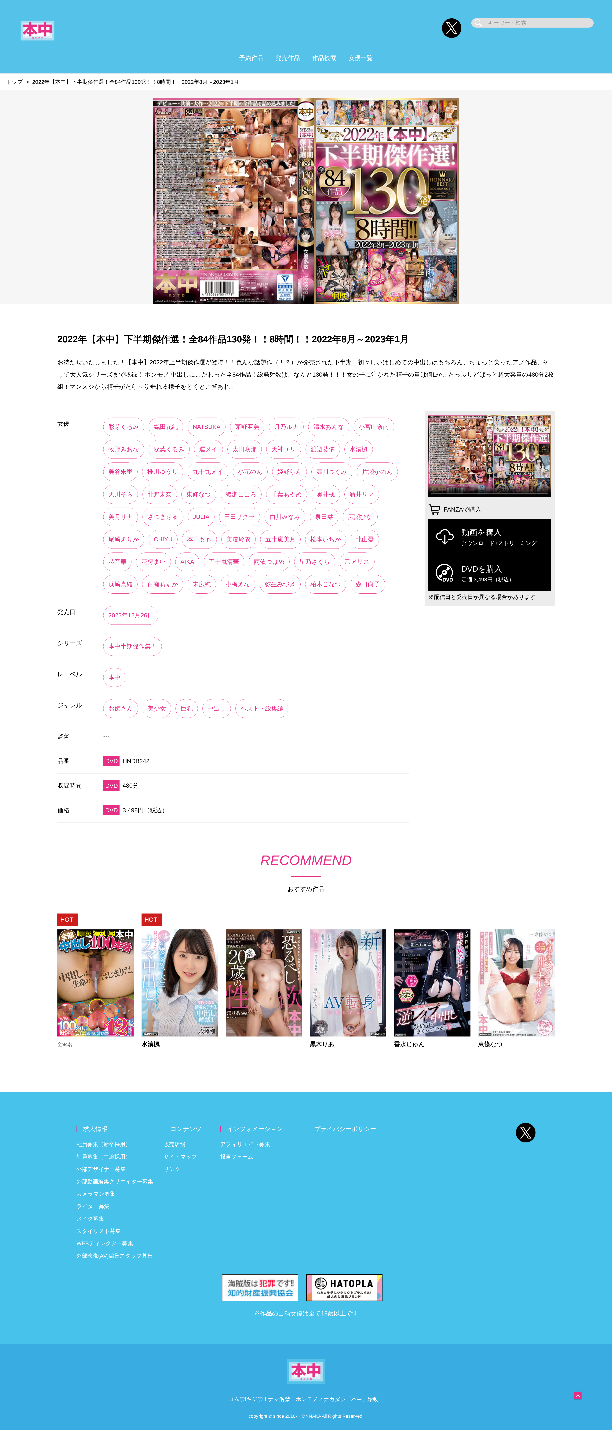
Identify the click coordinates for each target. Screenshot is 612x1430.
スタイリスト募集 (98, 1231)
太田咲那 (244, 449)
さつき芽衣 (163, 516)
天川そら (120, 494)
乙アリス (357, 561)
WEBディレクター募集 (104, 1243)
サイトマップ (180, 1157)
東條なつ (198, 494)
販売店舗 (174, 1144)
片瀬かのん (377, 471)
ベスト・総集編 (261, 708)
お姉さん (120, 708)
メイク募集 (90, 1219)
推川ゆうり (162, 471)
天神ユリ (283, 449)
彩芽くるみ (123, 426)
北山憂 (365, 539)
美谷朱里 (120, 471)
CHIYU (163, 539)
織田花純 (166, 426)
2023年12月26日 (130, 615)
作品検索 (324, 57)
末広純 (202, 584)
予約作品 (251, 57)
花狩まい (153, 561)
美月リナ (120, 516)
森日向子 (368, 584)
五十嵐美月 (280, 539)
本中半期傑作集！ (132, 646)
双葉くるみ (169, 449)
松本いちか (325, 539)
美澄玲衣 (238, 539)
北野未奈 (160, 494)
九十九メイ (208, 471)
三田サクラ (239, 516)
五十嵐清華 (224, 561)
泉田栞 (324, 516)
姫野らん (289, 471)
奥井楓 (326, 494)
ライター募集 (92, 1206)
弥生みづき (280, 584)
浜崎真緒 (120, 584)
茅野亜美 (247, 426)
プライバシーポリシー (345, 1128)
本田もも (199, 539)
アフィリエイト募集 (245, 1144)
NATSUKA (206, 426)
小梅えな (238, 584)
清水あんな (328, 426)
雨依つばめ (269, 561)
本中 (114, 677)
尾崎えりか (123, 539)
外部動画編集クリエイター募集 (114, 1181)
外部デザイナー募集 (101, 1169)
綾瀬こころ (241, 494)
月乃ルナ (286, 426)
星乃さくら (314, 561)
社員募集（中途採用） (103, 1157)
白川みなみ (285, 516)
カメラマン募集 (95, 1194)
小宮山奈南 (374, 426)
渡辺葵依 (323, 449)
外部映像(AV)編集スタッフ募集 (114, 1256)
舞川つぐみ (332, 471)
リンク (172, 1169)
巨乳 (187, 708)
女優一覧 (361, 57)
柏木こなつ (325, 584)
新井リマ (362, 494)
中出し (216, 708)
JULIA (201, 516)
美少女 (157, 708)
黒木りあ (322, 1044)
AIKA (187, 561)
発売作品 (288, 57)
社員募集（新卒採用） (103, 1144)
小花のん (250, 471)
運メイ (208, 449)
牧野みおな (123, 449)
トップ (14, 82)
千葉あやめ (286, 494)
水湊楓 (359, 449)
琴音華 (117, 561)
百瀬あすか (162, 584)
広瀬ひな (360, 516)
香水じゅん (409, 1044)
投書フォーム (236, 1157)
